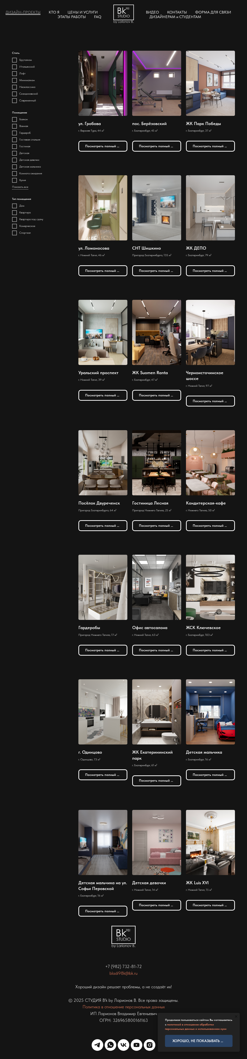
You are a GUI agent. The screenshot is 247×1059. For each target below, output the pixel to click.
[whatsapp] (110, 1045)
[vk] (123, 1045)
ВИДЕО (152, 12)
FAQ (97, 16)
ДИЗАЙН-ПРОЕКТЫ (23, 12)
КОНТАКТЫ (177, 12)
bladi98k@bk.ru (123, 973)
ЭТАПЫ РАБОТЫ (72, 16)
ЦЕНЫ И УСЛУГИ (83, 12)
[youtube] (136, 1045)
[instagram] (149, 1045)
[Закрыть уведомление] (236, 1016)
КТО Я (54, 12)
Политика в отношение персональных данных (123, 1006)
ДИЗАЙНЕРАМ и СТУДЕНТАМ (175, 16)
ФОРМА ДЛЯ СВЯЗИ (213, 12)
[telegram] (97, 1045)
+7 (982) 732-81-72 (123, 966)
